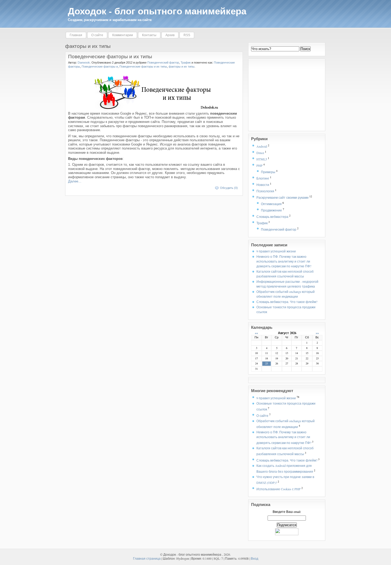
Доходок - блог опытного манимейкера (157, 11)
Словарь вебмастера (272, 216)
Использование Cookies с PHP (278, 489)
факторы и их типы (181, 66)
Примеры (268, 172)
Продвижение (271, 210)
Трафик (262, 223)
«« (256, 333)
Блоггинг (262, 178)
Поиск (305, 49)
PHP (259, 165)
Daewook (84, 62)
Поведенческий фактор (278, 229)
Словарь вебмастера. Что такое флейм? (286, 302)
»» (317, 333)
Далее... (74, 181)
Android (261, 146)
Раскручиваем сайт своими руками (282, 197)
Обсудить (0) (229, 187)
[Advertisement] (284, 95)
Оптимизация (271, 204)
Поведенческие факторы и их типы (110, 56)
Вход (254, 558)
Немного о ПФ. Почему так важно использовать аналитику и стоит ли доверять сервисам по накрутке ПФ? (283, 261)
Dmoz (260, 153)
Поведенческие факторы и (100, 66)
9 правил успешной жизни (276, 251)
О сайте (262, 415)
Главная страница (147, 558)
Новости (262, 184)
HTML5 (261, 159)
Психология (265, 191)
